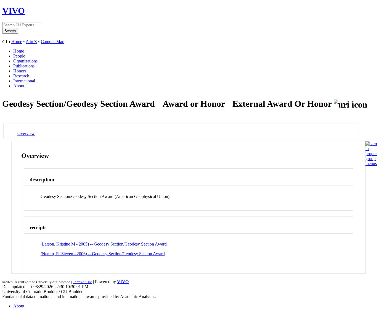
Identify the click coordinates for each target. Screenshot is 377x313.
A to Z (31, 41)
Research (21, 76)
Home (16, 41)
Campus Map (52, 41)
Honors (19, 71)
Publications (23, 66)
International (24, 81)
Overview (26, 133)
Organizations (25, 61)
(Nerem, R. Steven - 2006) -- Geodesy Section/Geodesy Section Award (103, 253)
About (18, 86)
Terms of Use (82, 282)
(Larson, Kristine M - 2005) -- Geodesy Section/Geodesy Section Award (104, 244)
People (19, 56)
